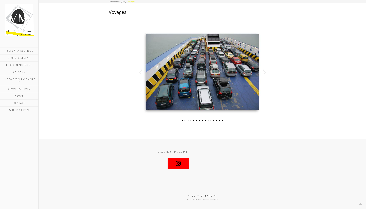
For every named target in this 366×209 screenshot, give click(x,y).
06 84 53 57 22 (20, 110)
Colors (18, 72)
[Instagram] (178, 163)
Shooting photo (19, 88)
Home (111, 1)
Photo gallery (18, 58)
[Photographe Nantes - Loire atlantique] (19, 20)
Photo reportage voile (19, 79)
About (19, 95)
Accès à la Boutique (19, 50)
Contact (19, 103)
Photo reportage (18, 65)
